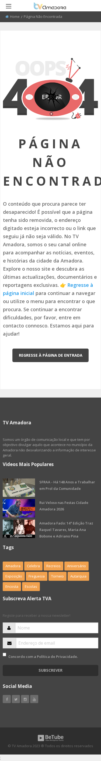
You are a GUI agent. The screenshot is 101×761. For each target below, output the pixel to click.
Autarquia (78, 576)
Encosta (11, 586)
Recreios (53, 565)
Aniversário (76, 565)
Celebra (33, 565)
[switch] (4, 654)
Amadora (12, 565)
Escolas (31, 586)
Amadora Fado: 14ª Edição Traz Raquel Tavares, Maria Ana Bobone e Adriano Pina (66, 530)
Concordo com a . (43, 656)
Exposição (13, 576)
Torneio (57, 576)
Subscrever (50, 670)
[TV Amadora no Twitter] (16, 699)
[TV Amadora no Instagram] (25, 699)
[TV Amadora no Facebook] (7, 699)
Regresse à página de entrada (50, 355)
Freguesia (37, 576)
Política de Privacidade (57, 656)
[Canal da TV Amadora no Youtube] (34, 699)
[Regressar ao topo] (83, 727)
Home (15, 16)
